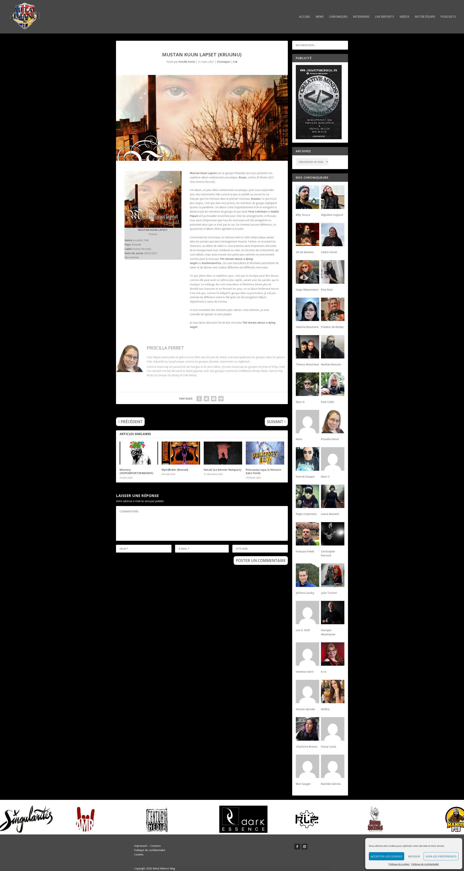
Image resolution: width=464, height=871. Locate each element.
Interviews (361, 17)
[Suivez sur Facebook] (297, 846)
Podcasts (448, 17)
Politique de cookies (399, 864)
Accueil (304, 17)
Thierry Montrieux (307, 364)
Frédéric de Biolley (332, 327)
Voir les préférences (441, 856)
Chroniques (338, 17)
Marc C (325, 476)
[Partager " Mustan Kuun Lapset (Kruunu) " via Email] (213, 398)
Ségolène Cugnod (332, 215)
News (320, 17)
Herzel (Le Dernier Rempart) (222, 469)
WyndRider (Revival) (175, 469)
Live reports (384, 17)
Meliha (325, 709)
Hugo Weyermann (307, 289)
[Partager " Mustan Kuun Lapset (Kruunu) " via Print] (221, 398)
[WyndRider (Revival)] (181, 453)
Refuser (414, 856)
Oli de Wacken (305, 252)
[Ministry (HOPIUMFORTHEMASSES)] (139, 453)
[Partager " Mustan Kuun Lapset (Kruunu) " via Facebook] (199, 398)
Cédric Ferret (329, 252)
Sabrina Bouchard (307, 327)
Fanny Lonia (328, 746)
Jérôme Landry (305, 593)
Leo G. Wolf (303, 630)
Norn (299, 439)
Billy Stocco (303, 215)
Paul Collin (327, 402)
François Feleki (305, 551)
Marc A (300, 402)
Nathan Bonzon (331, 364)
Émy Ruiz (327, 289)
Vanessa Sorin (305, 671)
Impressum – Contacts (147, 845)
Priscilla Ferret (187, 61)
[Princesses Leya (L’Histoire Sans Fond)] (265, 453)
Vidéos (404, 17)
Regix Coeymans (306, 514)
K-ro (323, 671)
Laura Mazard (330, 514)
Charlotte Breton (307, 746)
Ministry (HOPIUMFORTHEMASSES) (136, 471)
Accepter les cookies (386, 856)
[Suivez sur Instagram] (304, 846)
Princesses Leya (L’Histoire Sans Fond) (263, 471)
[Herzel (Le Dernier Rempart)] (223, 453)
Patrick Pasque (305, 476)
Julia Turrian (329, 593)
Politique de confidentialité (425, 864)
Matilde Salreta (331, 784)
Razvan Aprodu (305, 709)
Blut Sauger (303, 784)
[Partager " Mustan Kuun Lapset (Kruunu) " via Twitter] (206, 398)
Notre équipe (425, 17)
